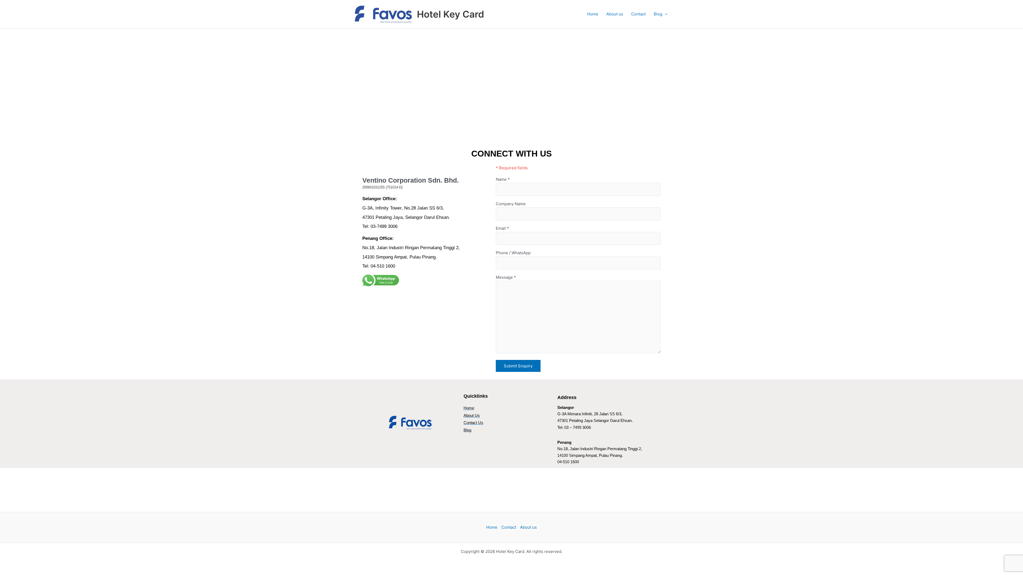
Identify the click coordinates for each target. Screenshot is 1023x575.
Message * (506, 277)
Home (592, 14)
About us (614, 14)
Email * (502, 228)
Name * (503, 179)
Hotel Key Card (450, 14)
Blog (658, 14)
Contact (638, 14)
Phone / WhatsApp (513, 252)
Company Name (511, 203)
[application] (664, 14)
